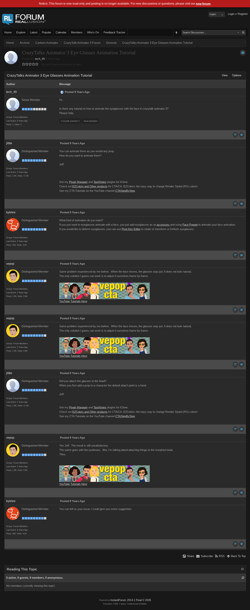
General (111, 42)
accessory (163, 224)
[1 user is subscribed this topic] (243, 53)
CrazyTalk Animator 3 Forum (82, 42)
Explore (20, 32)
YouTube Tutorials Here (73, 301)
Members (77, 32)
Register (243, 13)
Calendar (61, 32)
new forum (203, 3)
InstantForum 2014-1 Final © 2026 (130, 600)
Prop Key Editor (131, 229)
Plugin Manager (78, 182)
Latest (33, 32)
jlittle (9, 143)
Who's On (93, 32)
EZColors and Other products (89, 186)
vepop (10, 263)
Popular (46, 32)
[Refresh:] (243, 577)
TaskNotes (100, 182)
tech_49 (40, 58)
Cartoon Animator (46, 42)
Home (8, 32)
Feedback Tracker (114, 32)
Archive (25, 42)
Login (231, 13)
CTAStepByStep (125, 190)
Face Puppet (190, 224)
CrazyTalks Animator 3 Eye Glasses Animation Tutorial (157, 42)
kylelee (11, 212)
